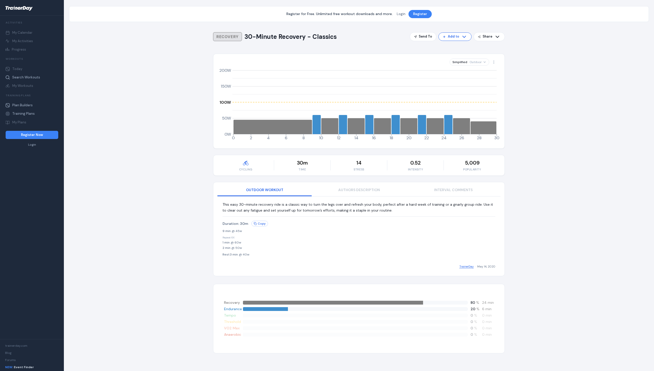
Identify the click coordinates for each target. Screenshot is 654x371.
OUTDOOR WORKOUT (264, 190)
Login (32, 145)
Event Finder (19, 367)
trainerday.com (16, 346)
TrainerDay (466, 266)
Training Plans (23, 113)
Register (420, 14)
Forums (10, 360)
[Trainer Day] (32, 8)
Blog (8, 353)
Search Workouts (26, 77)
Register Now (32, 135)
